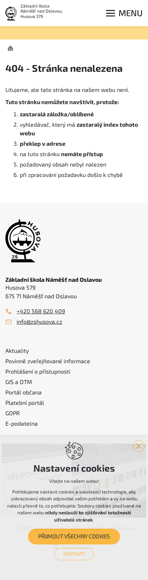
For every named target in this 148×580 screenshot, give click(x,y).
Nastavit (74, 554)
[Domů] (12, 47)
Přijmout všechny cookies (74, 536)
